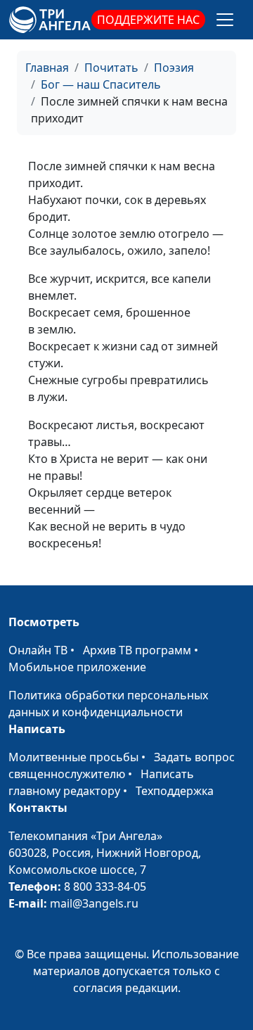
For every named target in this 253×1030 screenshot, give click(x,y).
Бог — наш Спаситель (101, 84)
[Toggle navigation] (225, 20)
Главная (47, 67)
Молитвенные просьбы (73, 757)
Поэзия (174, 67)
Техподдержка (175, 791)
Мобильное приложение (77, 667)
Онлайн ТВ (37, 650)
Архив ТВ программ (137, 650)
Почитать (111, 67)
